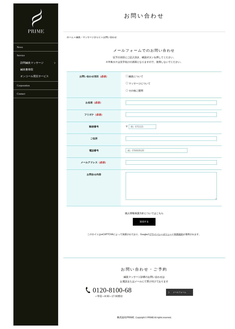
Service (21, 55)
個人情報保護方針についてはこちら (144, 213)
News (20, 47)
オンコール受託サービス (34, 76)
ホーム (70, 37)
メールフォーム (179, 292)
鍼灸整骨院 (26, 69)
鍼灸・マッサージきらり (88, 37)
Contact (21, 93)
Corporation (23, 85)
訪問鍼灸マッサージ (32, 62)
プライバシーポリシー (160, 234)
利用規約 (178, 234)
